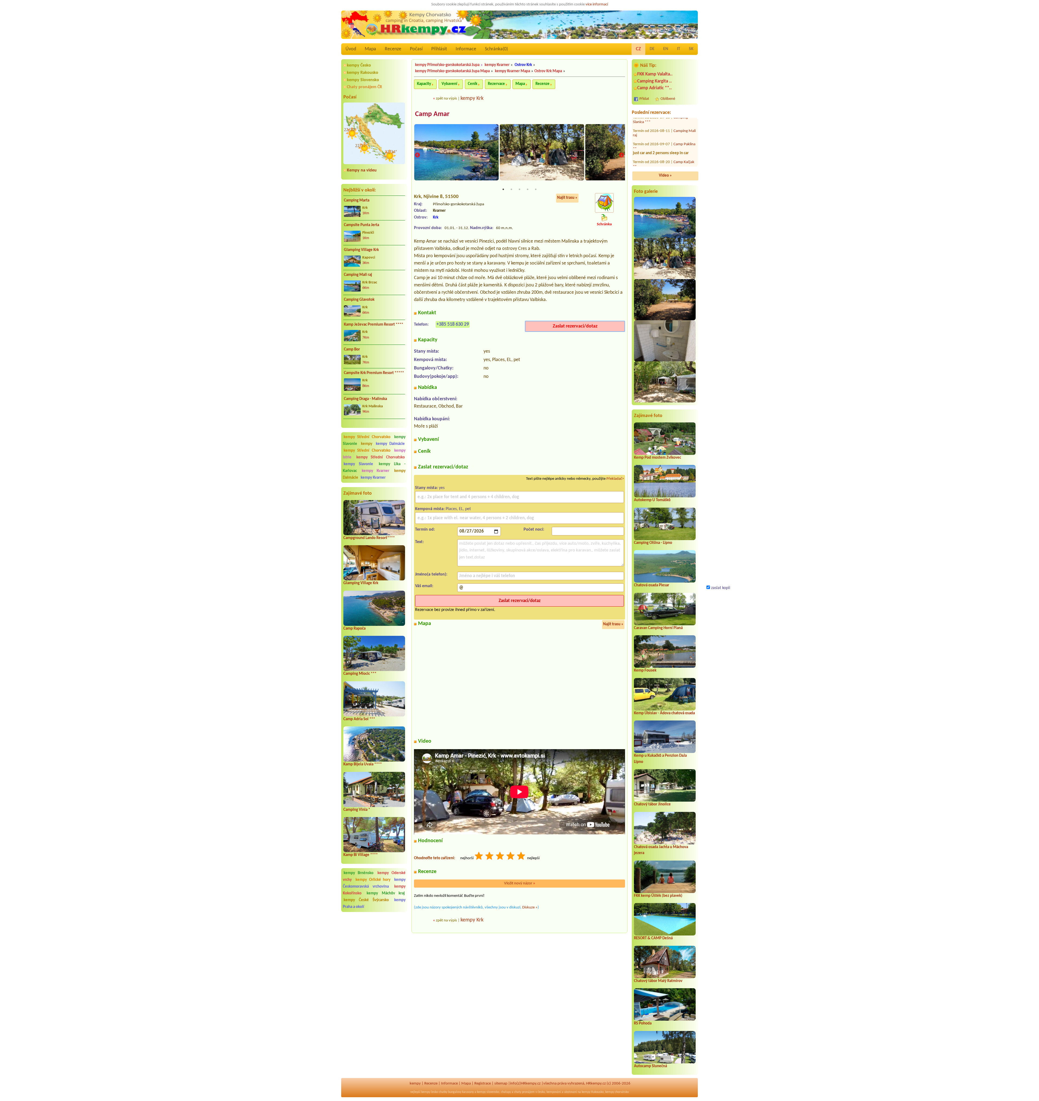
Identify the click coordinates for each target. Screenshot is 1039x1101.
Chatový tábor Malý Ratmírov (658, 981)
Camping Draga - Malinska (365, 399)
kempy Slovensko (363, 80)
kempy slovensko (488, 1092)
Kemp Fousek (645, 671)
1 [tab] (503, 189)
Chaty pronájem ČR (364, 87)
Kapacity (424, 84)
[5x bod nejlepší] (521, 856)
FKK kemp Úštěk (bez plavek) (658, 896)
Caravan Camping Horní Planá (658, 628)
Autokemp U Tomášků (652, 500)
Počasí (416, 49)
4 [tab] (527, 189)
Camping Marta (356, 201)
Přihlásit (439, 49)
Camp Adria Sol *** (359, 719)
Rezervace (496, 84)
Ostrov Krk (523, 65)
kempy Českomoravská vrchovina (374, 883)
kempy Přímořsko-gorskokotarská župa (447, 65)
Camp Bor (352, 350)
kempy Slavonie (358, 464)
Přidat (644, 99)
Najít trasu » (567, 198)
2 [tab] (511, 189)
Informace (466, 49)
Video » (665, 176)
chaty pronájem (524, 1092)
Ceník (472, 84)
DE (652, 49)
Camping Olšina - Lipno (653, 543)
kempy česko (429, 1092)
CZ (638, 49)
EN (665, 49)
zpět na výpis (446, 99)
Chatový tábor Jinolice (652, 804)
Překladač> (615, 479)
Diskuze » (530, 907)
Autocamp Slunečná (650, 1066)
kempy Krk (472, 98)
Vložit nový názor (519, 883)
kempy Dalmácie (390, 444)
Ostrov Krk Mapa (548, 71)
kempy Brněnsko (358, 873)
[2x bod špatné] (490, 856)
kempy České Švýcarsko (366, 900)
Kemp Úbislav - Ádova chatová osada (664, 713)
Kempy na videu (362, 170)
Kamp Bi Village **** (360, 855)
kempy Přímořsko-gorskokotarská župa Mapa (452, 71)
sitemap (500, 1084)
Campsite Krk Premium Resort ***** (374, 373)
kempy (367, 444)
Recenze (393, 49)
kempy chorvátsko (617, 1092)
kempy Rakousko (362, 73)
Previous (417, 155)
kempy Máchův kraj (386, 893)
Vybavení (449, 84)
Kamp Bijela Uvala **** (362, 764)
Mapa (370, 49)
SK (691, 49)
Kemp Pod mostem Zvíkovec (657, 458)
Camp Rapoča (354, 629)
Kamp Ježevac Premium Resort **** (373, 325)
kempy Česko (359, 65)
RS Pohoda (643, 1023)
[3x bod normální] (500, 856)
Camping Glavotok (359, 300)
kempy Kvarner (375, 471)
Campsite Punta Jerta (361, 225)
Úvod (351, 49)
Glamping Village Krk (361, 250)
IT (678, 49)
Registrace (482, 1084)
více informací (597, 4)
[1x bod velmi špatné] (479, 856)
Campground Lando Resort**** (369, 538)
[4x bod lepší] (511, 856)
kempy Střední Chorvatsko (367, 437)
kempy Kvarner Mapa (512, 71)
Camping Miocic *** (359, 674)
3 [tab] (519, 189)
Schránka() (496, 49)
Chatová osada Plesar (651, 585)
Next (621, 155)
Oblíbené (667, 99)
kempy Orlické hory (373, 880)
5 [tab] (535, 189)
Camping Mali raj (358, 275)
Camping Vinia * (356, 810)
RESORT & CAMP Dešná (653, 938)
